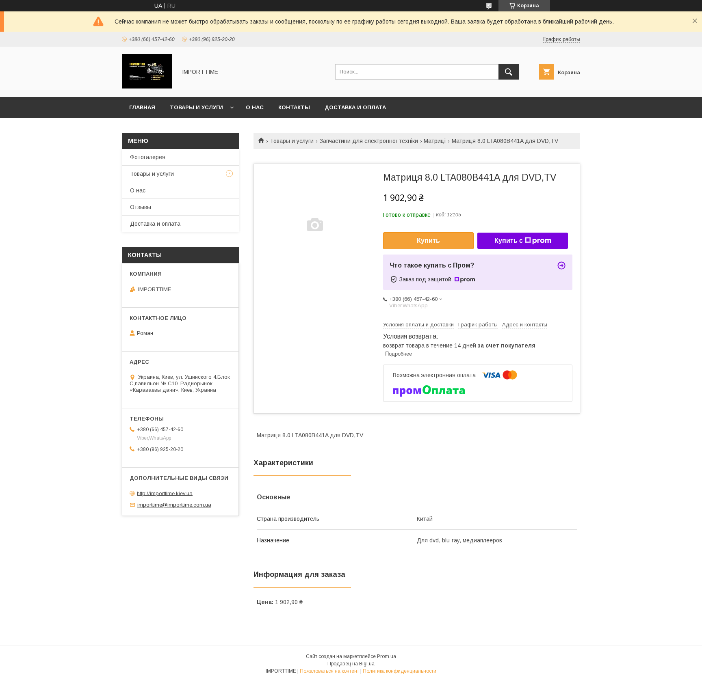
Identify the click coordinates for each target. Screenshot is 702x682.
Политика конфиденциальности (399, 671)
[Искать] (508, 72)
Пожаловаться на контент (329, 671)
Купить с (508, 240)
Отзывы (140, 207)
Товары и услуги (196, 107)
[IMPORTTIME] (147, 86)
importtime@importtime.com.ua (174, 505)
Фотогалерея (147, 157)
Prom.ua (386, 656)
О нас (255, 107)
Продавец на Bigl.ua (351, 664)
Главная (142, 107)
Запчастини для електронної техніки (369, 141)
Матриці (435, 141)
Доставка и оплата (355, 107)
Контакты (294, 107)
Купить (428, 240)
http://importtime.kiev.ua (165, 493)
